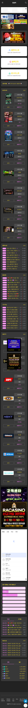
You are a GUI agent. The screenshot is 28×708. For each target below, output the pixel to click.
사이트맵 (13, 700)
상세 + (8, 107)
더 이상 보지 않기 (11, 349)
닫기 (19, 349)
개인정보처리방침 (8, 700)
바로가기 (19, 107)
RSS (17, 699)
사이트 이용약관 (3, 700)
